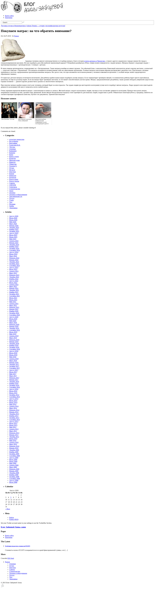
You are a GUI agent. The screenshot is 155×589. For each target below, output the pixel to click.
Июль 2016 (13, 391)
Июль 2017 (13, 372)
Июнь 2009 (13, 461)
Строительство (14, 189)
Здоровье (12, 149)
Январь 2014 (13, 412)
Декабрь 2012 (14, 437)
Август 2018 (13, 351)
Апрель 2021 (13, 303)
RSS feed (10, 558)
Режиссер (12, 175)
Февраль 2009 (14, 469)
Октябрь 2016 (14, 385)
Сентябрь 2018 (14, 349)
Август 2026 (13, 216)
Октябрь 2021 (14, 294)
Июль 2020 (13, 319)
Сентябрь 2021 (14, 296)
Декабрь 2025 (14, 227)
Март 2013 (13, 431)
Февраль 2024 (14, 258)
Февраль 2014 (14, 410)
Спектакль (13, 187)
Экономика (13, 208)
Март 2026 (13, 224)
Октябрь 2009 (14, 454)
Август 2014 (13, 399)
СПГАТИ (12, 185)
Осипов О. (13, 166)
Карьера (12, 153)
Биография (13, 143)
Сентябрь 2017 (14, 368)
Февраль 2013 (14, 433)
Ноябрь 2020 (13, 311)
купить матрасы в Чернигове (94, 61)
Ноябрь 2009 (13, 452)
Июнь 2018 (13, 355)
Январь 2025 (13, 243)
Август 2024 (13, 252)
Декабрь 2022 (14, 277)
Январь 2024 (13, 260)
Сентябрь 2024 (14, 250)
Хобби (11, 206)
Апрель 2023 (13, 271)
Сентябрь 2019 (14, 330)
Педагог (12, 170)
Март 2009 (13, 467)
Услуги (11, 198)
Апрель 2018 (13, 359)
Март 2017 (13, 376)
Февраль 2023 (14, 275)
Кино (11, 155)
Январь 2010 (13, 448)
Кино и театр (14, 156)
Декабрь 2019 (14, 328)
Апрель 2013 (13, 429)
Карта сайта (9, 16)
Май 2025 (12, 239)
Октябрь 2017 (14, 366)
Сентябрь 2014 (14, 397)
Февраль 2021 (14, 307)
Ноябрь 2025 (13, 229)
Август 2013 (13, 421)
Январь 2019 (13, 342)
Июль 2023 (13, 269)
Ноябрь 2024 (13, 246)
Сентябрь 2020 (14, 315)
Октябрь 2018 (14, 347)
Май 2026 (12, 222)
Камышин (13, 151)
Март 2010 (13, 444)
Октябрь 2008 (14, 477)
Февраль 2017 (14, 378)
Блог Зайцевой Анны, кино (13, 527)
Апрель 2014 (13, 406)
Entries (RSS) (13, 519)
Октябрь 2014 (14, 395)
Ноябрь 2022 (13, 279)
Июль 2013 (13, 423)
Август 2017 (13, 370)
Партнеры (8, 17)
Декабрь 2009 (14, 450)
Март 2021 (13, 305)
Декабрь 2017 (14, 364)
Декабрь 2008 (14, 473)
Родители (12, 177)
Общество (13, 164)
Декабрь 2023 (14, 262)
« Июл (7, 509)
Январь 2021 (13, 309)
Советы (12, 183)
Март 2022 (13, 286)
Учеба (11, 200)
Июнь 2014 (13, 402)
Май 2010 (12, 440)
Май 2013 (12, 427)
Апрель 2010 (13, 442)
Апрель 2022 (13, 284)
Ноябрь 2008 (13, 475)
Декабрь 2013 (14, 414)
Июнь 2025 (13, 237)
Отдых (11, 168)
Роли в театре (14, 181)
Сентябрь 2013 (14, 419)
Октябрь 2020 (14, 313)
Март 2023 (13, 273)
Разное (16, 36)
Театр (11, 191)
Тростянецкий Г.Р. (15, 196)
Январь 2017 (13, 380)
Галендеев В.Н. (14, 145)
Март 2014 (13, 408)
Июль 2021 (13, 298)
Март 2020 (13, 323)
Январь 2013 (13, 435)
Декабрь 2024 (14, 245)
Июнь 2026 (13, 220)
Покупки (12, 172)
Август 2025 (13, 233)
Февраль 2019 (14, 340)
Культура (12, 158)
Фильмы (12, 204)
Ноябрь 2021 (13, 292)
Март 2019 (13, 338)
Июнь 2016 (13, 393)
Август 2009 (13, 458)
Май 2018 (12, 357)
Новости (12, 162)
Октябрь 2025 (14, 231)
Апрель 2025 (13, 241)
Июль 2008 (13, 482)
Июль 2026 (13, 218)
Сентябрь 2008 (14, 478)
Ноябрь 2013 (13, 416)
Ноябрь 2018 (13, 345)
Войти (11, 517)
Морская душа (14, 160)
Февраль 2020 (14, 324)
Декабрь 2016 (14, 381)
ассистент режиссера (16, 139)
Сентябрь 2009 (14, 456)
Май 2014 (12, 404)
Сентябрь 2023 (14, 265)
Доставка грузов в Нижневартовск (13, 26)
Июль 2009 (13, 459)
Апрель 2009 (13, 465)
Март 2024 (13, 256)
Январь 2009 (13, 471)
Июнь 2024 (13, 254)
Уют (10, 202)
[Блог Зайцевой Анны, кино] (32, 12)
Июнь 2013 (13, 425)
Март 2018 (13, 361)
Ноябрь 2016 (13, 383)
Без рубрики (13, 141)
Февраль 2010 (14, 446)
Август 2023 (13, 267)
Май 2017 (12, 374)
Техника (12, 193)
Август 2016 (13, 389)
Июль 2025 (13, 235)
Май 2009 (12, 463)
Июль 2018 (13, 353)
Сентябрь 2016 (14, 387)
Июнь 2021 (13, 300)
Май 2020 (12, 321)
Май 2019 (12, 334)
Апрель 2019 (13, 336)
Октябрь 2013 (14, 418)
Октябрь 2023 (14, 264)
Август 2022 (13, 281)
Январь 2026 (13, 226)
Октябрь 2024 (14, 248)
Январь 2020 (13, 326)
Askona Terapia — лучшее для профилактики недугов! (45, 26)
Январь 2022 (13, 288)
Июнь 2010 (13, 439)
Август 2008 (13, 480)
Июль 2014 (13, 400)
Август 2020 (13, 317)
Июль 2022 (13, 283)
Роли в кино (13, 179)
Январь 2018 (13, 362)
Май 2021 (12, 302)
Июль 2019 (13, 332)
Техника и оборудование (18, 194)
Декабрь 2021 (14, 290)
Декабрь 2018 (14, 343)
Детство (12, 147)
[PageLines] (2, 587)
